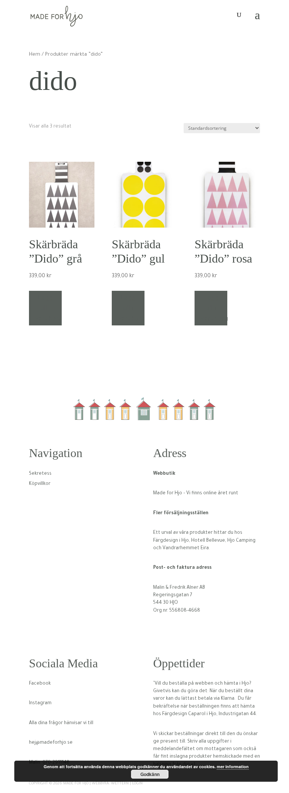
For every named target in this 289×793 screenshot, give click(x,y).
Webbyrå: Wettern (110, 784)
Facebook (40, 684)
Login (137, 784)
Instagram (40, 703)
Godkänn (150, 774)
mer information (233, 766)
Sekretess (40, 474)
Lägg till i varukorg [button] (48, 308)
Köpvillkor (39, 484)
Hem (34, 55)
